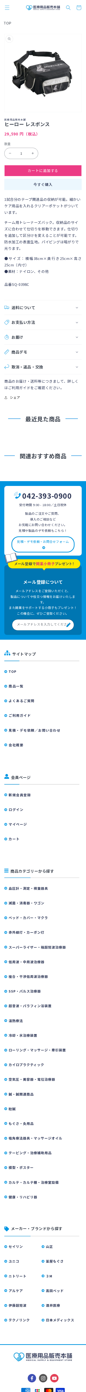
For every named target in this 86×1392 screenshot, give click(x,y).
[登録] (68, 625)
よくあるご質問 (22, 700)
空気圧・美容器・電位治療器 (32, 1079)
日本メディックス (60, 1320)
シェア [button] (15, 397)
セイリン (16, 1246)
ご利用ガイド (20, 715)
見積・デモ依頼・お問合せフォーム (43, 541)
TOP (7, 22)
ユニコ (14, 1261)
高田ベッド (55, 1290)
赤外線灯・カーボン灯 (26, 932)
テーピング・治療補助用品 (30, 1152)
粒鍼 (12, 1108)
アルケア (16, 1290)
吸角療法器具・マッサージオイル (35, 1138)
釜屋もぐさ (55, 1261)
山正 (49, 1246)
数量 (7, 143)
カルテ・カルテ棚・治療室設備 (34, 1182)
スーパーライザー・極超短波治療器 (37, 947)
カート (14, 838)
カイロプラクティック (26, 1064)
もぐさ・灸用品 (21, 1123)
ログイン (16, 809)
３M (49, 1276)
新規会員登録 (20, 794)
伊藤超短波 (18, 1305)
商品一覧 (16, 686)
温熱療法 (16, 1020)
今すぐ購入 (43, 184)
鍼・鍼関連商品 (21, 1094)
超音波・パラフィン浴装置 (30, 1005)
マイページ (18, 824)
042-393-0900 (47, 495)
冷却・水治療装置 (23, 1035)
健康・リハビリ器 (23, 1197)
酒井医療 (53, 1305)
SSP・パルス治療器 (25, 991)
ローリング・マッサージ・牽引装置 (37, 1050)
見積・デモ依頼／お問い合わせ (34, 730)
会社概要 (16, 744)
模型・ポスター (21, 1167)
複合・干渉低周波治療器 (28, 976)
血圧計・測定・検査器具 (28, 888)
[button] (7, 7)
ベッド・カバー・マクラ (28, 917)
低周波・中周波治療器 (26, 961)
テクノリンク (19, 1320)
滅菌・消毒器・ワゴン (26, 903)
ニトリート (18, 1276)
